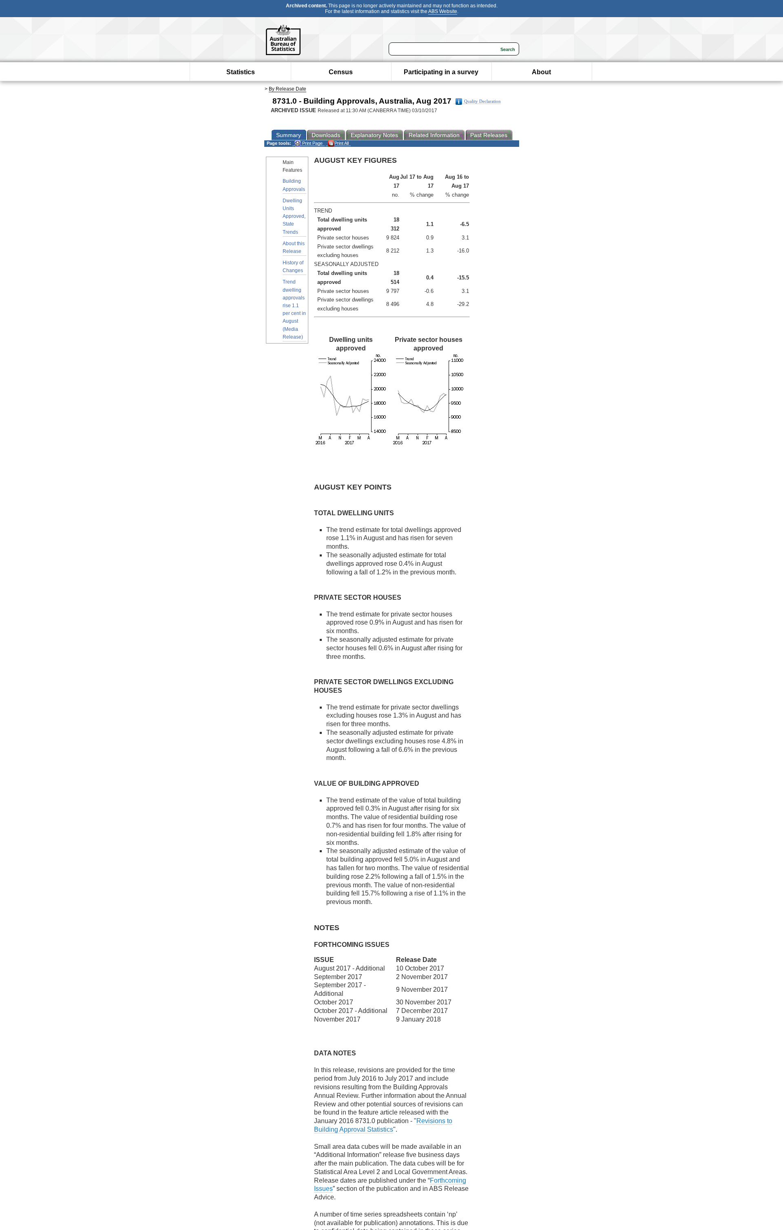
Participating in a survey (441, 72)
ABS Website (442, 11)
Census (341, 72)
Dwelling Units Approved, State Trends (294, 216)
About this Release (294, 247)
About (541, 72)
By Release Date (287, 89)
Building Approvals (294, 185)
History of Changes (293, 266)
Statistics (240, 72)
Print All (341, 143)
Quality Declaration (482, 101)
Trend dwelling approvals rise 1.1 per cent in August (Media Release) (294, 309)
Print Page (312, 143)
